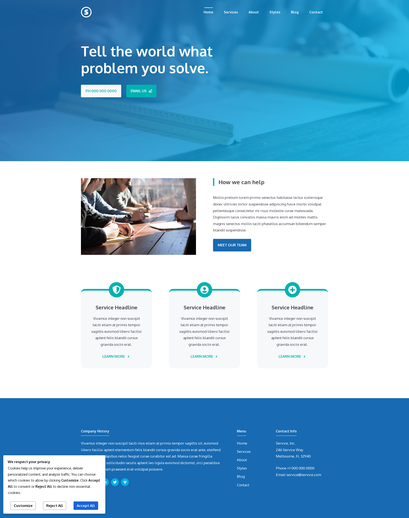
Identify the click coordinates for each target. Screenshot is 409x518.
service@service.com (304, 474)
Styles (274, 12)
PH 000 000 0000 (101, 91)
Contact (316, 12)
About (254, 12)
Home (208, 12)
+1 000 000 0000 (300, 468)
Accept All (86, 505)
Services (231, 12)
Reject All (54, 505)
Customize (23, 505)
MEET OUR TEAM (232, 245)
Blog (295, 12)
